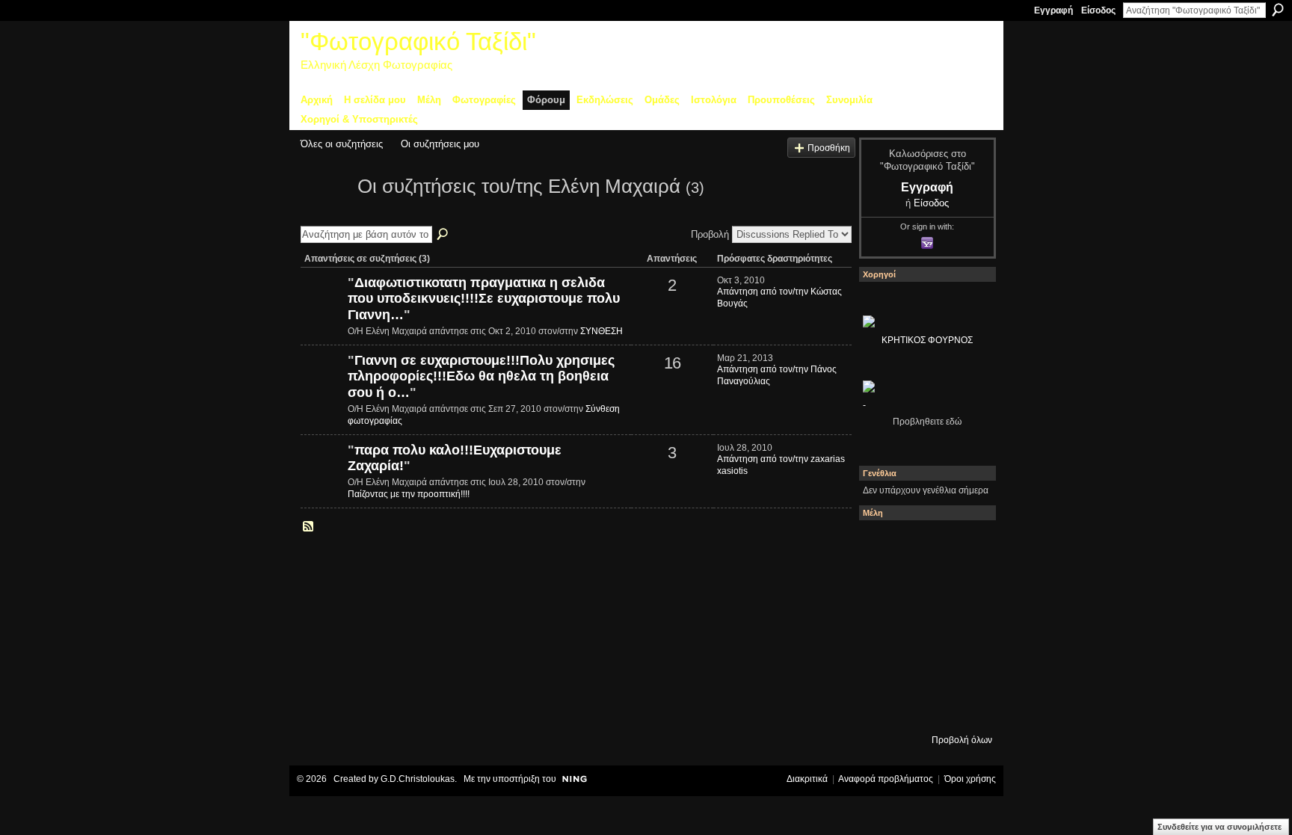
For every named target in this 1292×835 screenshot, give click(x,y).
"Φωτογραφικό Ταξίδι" (418, 41)
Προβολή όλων (962, 740)
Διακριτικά (807, 779)
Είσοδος (1098, 10)
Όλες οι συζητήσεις (342, 144)
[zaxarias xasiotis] (322, 475)
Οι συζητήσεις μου (440, 144)
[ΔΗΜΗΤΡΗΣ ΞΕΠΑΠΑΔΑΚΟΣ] (964, 585)
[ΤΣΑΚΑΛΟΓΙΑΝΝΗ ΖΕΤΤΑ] (883, 706)
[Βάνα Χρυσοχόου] (923, 585)
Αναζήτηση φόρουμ (443, 234)
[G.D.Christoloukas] (964, 706)
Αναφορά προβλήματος (885, 779)
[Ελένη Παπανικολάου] (964, 626)
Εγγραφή (1053, 10)
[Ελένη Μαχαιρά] (324, 213)
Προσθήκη (829, 147)
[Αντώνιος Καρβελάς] (923, 706)
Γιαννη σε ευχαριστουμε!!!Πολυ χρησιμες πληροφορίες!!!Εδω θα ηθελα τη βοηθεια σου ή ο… (481, 376)
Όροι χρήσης (970, 779)
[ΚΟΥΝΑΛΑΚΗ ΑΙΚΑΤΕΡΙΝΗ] (883, 545)
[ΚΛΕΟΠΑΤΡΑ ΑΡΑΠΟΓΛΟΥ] (923, 626)
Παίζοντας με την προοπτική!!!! (409, 494)
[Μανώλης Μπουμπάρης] (883, 666)
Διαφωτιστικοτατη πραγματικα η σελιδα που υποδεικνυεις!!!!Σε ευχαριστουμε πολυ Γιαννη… (484, 298)
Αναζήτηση (1278, 9)
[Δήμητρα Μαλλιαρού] (964, 545)
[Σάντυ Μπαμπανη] (964, 666)
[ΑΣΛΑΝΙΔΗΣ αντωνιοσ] (883, 626)
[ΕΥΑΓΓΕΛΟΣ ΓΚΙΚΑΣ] (923, 666)
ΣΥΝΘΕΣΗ (601, 331)
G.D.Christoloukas (418, 779)
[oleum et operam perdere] (923, 545)
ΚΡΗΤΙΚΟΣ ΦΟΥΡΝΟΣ (927, 340)
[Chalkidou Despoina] (883, 585)
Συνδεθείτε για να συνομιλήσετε (1219, 826)
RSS (309, 527)
